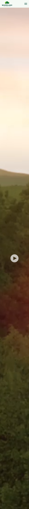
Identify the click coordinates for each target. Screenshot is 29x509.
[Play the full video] (14, 258)
